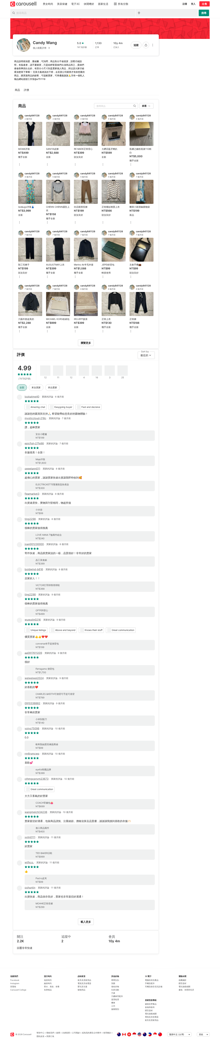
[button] (45, 48)
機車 (113, 1002)
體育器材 (149, 1010)
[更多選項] (152, 45)
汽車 (113, 993)
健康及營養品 (151, 1004)
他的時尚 (48, 980)
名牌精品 (48, 990)
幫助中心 (40, 1033)
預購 (113, 983)
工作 (113, 1006)
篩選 (144, 105)
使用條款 (107, 1033)
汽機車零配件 (117, 996)
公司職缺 (76, 1033)
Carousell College (18, 990)
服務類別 (115, 1009)
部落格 (13, 986)
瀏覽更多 (86, 342)
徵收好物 (115, 986)
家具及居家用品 (84, 980)
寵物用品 (81, 990)
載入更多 (86, 921)
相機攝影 (182, 980)
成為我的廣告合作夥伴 (91, 1033)
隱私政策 (40, 1036)
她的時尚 (48, 983)
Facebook (14, 980)
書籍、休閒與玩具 (186, 990)
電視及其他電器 (84, 983)
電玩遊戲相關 (151, 1013)
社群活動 (115, 990)
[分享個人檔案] (146, 45)
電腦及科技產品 (151, 980)
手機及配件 (150, 983)
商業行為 (50, 1036)
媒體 (58, 1033)
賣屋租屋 (115, 999)
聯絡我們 (50, 1033)
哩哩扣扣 (115, 980)
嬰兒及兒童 (82, 986)
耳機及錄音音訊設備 (153, 986)
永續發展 (66, 1033)
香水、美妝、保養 (51, 986)
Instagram (14, 983)
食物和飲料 (150, 1007)
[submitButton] (204, 13)
